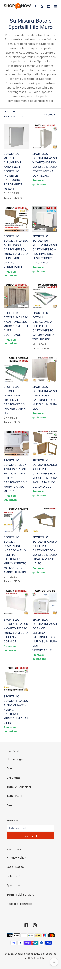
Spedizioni (14, 885)
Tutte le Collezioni (19, 787)
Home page (15, 759)
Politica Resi (15, 876)
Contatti (12, 768)
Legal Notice (15, 867)
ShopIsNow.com (23, 953)
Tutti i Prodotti (16, 796)
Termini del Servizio (20, 894)
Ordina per (10, 111)
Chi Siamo (13, 777)
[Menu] (55, 6)
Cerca (10, 805)
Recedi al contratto (19, 904)
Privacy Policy (16, 857)
